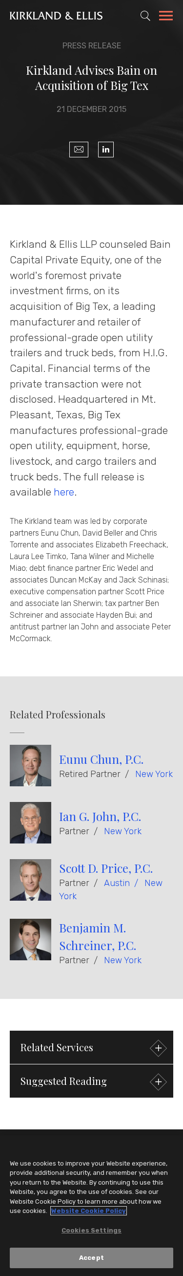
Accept (91, 1257)
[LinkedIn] (106, 149)
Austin (117, 883)
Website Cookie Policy (88, 1210)
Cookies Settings (91, 1230)
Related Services (56, 1047)
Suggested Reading (63, 1080)
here (64, 492)
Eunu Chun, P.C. (101, 759)
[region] (91, 1205)
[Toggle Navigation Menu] (166, 17)
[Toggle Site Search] (145, 16)
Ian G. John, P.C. (100, 816)
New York (154, 774)
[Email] (78, 149)
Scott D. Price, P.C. (106, 868)
